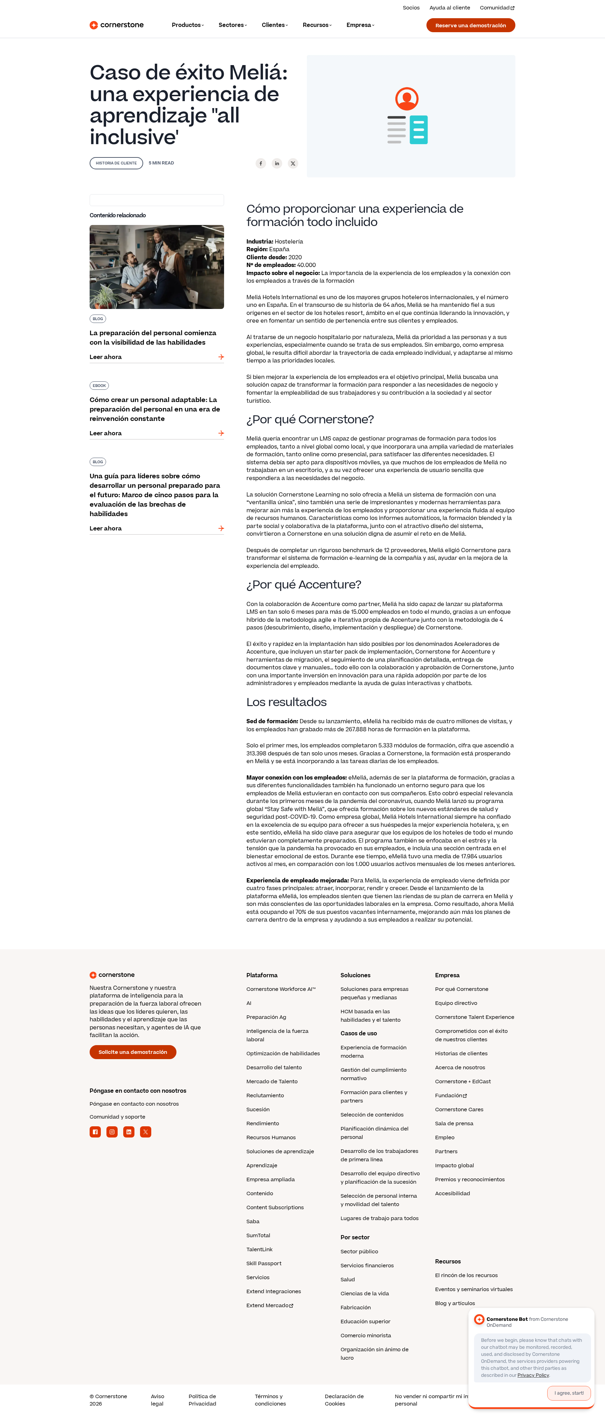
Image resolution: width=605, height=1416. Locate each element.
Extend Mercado (267, 1305)
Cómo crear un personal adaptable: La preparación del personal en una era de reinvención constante (146, 388)
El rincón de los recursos (466, 1275)
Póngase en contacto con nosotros (134, 1104)
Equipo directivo (456, 1003)
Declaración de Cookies (344, 1400)
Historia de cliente (116, 163)
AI (248, 1003)
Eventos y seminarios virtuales (474, 1289)
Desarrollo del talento (274, 1067)
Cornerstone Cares (459, 1109)
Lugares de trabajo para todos (380, 1218)
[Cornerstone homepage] (157, 975)
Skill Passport (263, 1263)
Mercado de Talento (272, 1081)
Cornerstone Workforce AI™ (280, 989)
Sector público (359, 1251)
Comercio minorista (366, 1335)
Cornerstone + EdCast (463, 1081)
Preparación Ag (266, 1017)
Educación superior (365, 1321)
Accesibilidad (452, 1193)
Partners (446, 1151)
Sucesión (258, 1109)
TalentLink (259, 1249)
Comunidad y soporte (117, 1117)
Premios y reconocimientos (470, 1179)
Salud (348, 1279)
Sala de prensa (454, 1123)
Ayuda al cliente (450, 8)
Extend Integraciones (273, 1291)
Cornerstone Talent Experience (474, 1017)
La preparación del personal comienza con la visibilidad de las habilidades (154, 227)
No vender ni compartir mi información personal (444, 1400)
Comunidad (495, 8)
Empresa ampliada (270, 1179)
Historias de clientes (461, 1053)
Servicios (258, 1277)
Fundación (448, 1095)
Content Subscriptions (275, 1207)
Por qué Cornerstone (461, 989)
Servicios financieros (367, 1265)
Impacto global (454, 1165)
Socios (411, 8)
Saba (252, 1221)
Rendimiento (262, 1123)
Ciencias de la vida (365, 1293)
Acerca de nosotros (460, 1067)
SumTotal (258, 1235)
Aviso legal (157, 1400)
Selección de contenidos (372, 1115)
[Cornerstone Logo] (117, 25)
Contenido (259, 1193)
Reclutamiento (265, 1095)
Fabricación (356, 1307)
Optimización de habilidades (283, 1053)
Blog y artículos (455, 1303)
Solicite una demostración (133, 1052)
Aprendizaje (261, 1165)
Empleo (444, 1137)
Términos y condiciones (270, 1400)
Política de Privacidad (202, 1400)
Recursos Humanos (271, 1137)
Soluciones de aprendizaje (280, 1151)
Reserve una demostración (471, 25)
